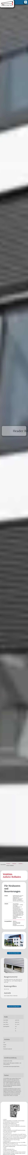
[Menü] (25, 2)
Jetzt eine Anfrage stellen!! (14, 953)
